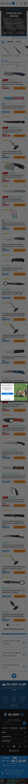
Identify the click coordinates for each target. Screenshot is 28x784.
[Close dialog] (26, 384)
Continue (7, 393)
